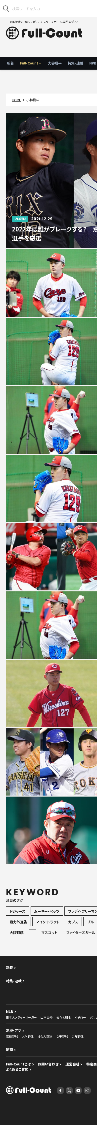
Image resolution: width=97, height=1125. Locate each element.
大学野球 (28, 1036)
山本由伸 (46, 1017)
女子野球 (62, 1036)
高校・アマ (13, 1030)
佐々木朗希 (63, 1017)
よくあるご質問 (17, 1069)
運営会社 (72, 1063)
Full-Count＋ (31, 63)
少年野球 (78, 1036)
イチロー (80, 1017)
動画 (9, 1049)
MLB (9, 1011)
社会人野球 (44, 1036)
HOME (16, 99)
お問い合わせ (48, 1063)
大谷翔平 (55, 63)
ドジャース (17, 911)
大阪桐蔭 (17, 932)
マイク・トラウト (47, 921)
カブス (73, 921)
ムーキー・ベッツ (46, 911)
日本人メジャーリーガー (21, 1017)
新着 (10, 63)
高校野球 (12, 1036)
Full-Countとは (18, 1063)
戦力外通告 (18, 921)
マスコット (49, 932)
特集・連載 (75, 63)
